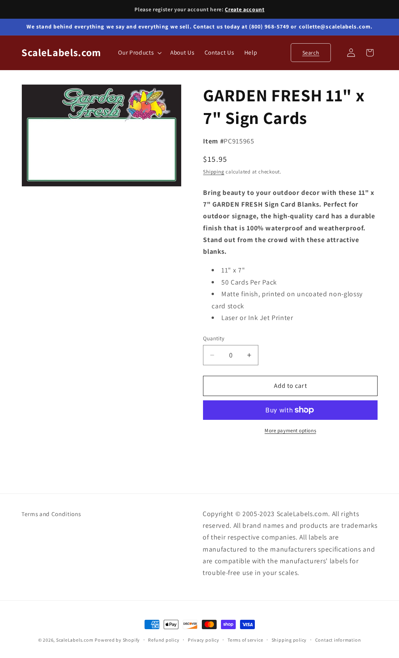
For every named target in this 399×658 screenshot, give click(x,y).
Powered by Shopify (117, 640)
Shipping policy (289, 640)
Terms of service (245, 640)
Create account (244, 9)
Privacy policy (203, 640)
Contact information (338, 640)
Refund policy (163, 640)
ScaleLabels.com (75, 640)
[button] (139, 53)
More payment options (290, 430)
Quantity (214, 338)
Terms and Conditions (51, 514)
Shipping (213, 171)
